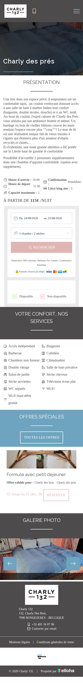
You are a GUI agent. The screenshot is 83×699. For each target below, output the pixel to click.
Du (21, 218)
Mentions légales (19, 642)
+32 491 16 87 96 (43, 624)
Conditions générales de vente (55, 642)
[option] (41, 475)
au (45, 218)
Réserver (56, 495)
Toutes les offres (41, 437)
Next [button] (73, 563)
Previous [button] (10, 563)
